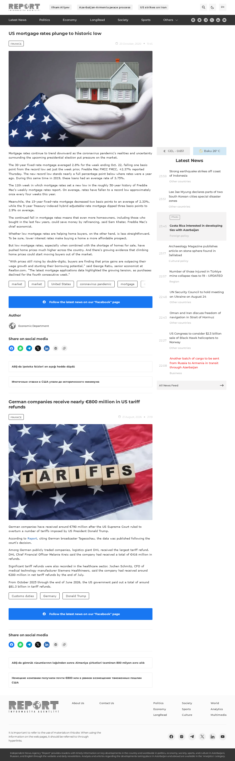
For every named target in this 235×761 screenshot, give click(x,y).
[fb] (193, 20)
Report (32, 538)
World (215, 703)
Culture (187, 714)
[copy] (64, 348)
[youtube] (224, 20)
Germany (49, 596)
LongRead (160, 714)
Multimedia (218, 714)
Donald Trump (76, 596)
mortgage (127, 284)
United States (61, 284)
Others (168, 20)
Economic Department (33, 325)
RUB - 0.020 (176, 151)
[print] (55, 348)
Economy (159, 709)
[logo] (24, 7)
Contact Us (106, 703)
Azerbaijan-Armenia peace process (105, 7)
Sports (186, 709)
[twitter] (212, 20)
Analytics (217, 709)
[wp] (20, 348)
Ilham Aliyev (60, 7)
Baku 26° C (212, 151)
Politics (158, 703)
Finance (16, 43)
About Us (78, 703)
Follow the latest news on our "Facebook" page (84, 302)
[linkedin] (218, 20)
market (17, 284)
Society (187, 703)
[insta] (199, 20)
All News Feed (168, 385)
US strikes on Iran (153, 7)
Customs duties (23, 596)
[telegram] (206, 20)
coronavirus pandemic (95, 284)
